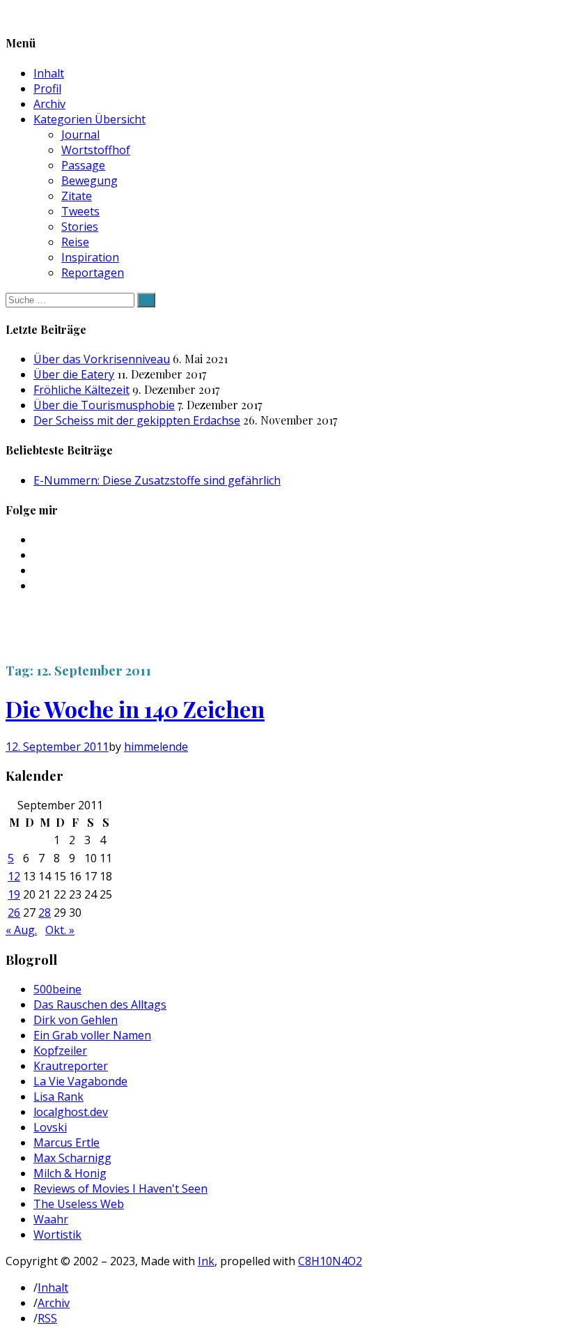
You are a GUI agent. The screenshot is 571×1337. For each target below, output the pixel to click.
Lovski (50, 1127)
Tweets (80, 211)
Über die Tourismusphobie (104, 405)
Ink (206, 1261)
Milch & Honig (70, 1173)
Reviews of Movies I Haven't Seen (120, 1188)
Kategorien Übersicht (89, 119)
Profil (47, 88)
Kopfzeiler (60, 1050)
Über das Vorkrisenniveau (101, 359)
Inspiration (90, 257)
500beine (57, 989)
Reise (75, 242)
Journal (80, 134)
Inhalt (48, 73)
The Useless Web (78, 1204)
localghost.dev (70, 1112)
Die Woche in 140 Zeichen (135, 709)
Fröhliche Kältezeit (81, 389)
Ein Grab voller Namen (92, 1035)
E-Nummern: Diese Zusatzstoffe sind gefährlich (157, 480)
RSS (47, 1318)
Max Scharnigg (72, 1158)
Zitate (76, 196)
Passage (83, 165)
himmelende (156, 746)
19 (14, 894)
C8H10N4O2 (330, 1261)
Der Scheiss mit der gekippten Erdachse (136, 420)
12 (14, 876)
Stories (79, 226)
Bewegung (89, 180)
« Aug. (21, 930)
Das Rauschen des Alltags (99, 1004)
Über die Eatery (73, 374)
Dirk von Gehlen (75, 1019)
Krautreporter (70, 1066)
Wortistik (57, 1234)
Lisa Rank (58, 1096)
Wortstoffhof (95, 150)
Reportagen (92, 272)
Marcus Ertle (66, 1142)
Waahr (50, 1219)
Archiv (49, 104)
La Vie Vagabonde (80, 1081)
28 (44, 912)
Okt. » (60, 930)
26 (14, 912)
